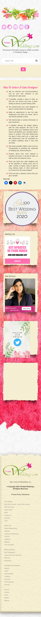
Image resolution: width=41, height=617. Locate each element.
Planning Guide (9, 582)
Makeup (6, 600)
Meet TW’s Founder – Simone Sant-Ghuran (17, 504)
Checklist (7, 518)
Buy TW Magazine (9, 552)
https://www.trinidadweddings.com (20, 482)
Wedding (7, 542)
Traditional (7, 539)
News (6, 512)
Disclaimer (26, 494)
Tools (6, 521)
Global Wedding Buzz (10, 528)
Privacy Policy (16, 494)
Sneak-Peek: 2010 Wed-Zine (13, 555)
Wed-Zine (7, 558)
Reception (7, 579)
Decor (6, 595)
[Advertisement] (20, 383)
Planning (7, 584)
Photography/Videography (12, 565)
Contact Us (7, 515)
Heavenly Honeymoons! (11, 534)
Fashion (6, 598)
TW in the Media (9, 545)
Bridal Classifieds (9, 549)
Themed (6, 536)
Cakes (6, 571)
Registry (6, 568)
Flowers (6, 592)
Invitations (7, 576)
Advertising (7, 560)
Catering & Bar (8, 574)
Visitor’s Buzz (8, 510)
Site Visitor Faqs (9, 507)
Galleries (7, 531)
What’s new (7, 525)
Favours (6, 589)
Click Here (26, 308)
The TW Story (8, 501)
